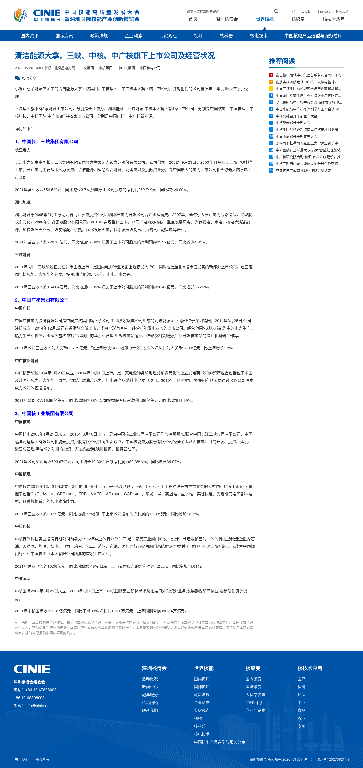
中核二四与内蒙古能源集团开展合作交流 (307, 164)
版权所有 (42, 760)
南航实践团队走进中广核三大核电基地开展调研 (310, 82)
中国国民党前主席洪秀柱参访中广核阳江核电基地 (310, 96)
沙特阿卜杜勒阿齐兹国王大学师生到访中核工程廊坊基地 (310, 143)
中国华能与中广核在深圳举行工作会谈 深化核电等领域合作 (310, 109)
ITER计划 (254, 703)
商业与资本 (255, 711)
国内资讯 (30, 36)
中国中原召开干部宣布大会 (296, 137)
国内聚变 (254, 679)
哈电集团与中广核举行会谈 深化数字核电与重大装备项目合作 (310, 103)
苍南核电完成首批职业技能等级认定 (303, 171)
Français (324, 11)
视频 (198, 36)
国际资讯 (64, 36)
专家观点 (168, 36)
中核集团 (106, 68)
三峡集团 (87, 68)
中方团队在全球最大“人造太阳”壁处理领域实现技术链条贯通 (310, 150)
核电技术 (259, 36)
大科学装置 (255, 695)
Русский (342, 11)
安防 (301, 727)
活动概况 (150, 679)
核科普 (226, 36)
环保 (301, 695)
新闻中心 (150, 687)
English (307, 11)
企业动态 (133, 36)
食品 (301, 711)
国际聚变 (254, 687)
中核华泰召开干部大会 (293, 123)
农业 (301, 719)
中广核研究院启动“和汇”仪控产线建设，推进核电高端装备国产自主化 (310, 157)
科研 (301, 687)
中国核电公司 (150, 68)
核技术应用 (334, 19)
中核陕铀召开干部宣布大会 (296, 116)
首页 (193, 19)
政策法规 (99, 36)
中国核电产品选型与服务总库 (313, 36)
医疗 (301, 679)
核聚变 (298, 19)
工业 (301, 703)
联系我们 (150, 711)
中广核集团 (126, 68)
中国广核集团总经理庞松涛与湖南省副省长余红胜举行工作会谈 (310, 89)
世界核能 (265, 19)
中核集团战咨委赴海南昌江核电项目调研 (307, 130)
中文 (293, 11)
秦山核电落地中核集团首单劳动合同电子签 (309, 75)
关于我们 (22, 760)
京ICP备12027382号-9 (331, 760)
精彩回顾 (150, 703)
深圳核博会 (227, 19)
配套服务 (150, 695)
